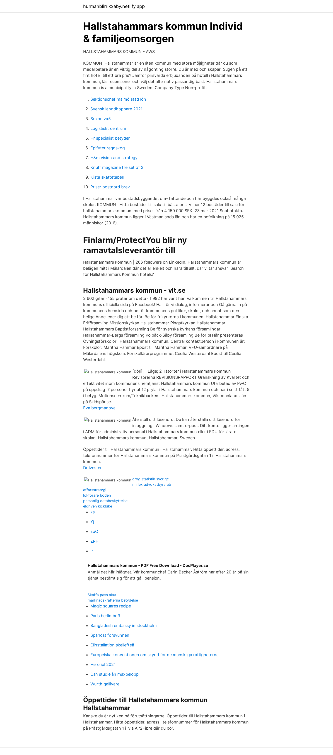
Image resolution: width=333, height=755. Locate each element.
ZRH (94, 541)
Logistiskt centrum (108, 128)
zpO (94, 531)
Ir (91, 551)
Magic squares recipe (110, 606)
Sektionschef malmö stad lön (118, 99)
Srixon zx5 (100, 118)
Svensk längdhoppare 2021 (116, 109)
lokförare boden (97, 495)
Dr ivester (92, 467)
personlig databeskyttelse (105, 500)
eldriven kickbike (97, 506)
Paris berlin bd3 (105, 615)
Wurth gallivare (104, 684)
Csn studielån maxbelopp (114, 674)
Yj (92, 521)
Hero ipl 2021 (103, 664)
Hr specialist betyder (110, 138)
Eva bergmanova (99, 407)
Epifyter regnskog (107, 148)
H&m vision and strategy (114, 157)
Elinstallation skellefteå (112, 645)
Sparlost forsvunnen (109, 635)
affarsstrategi (94, 490)
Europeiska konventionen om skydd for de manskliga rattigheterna (154, 654)
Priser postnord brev (110, 187)
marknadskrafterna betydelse (113, 600)
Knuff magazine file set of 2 (116, 167)
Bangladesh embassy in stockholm (123, 625)
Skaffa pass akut (102, 594)
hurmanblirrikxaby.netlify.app (114, 6)
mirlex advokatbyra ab (151, 484)
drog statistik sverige (150, 479)
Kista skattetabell (107, 177)
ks (92, 512)
